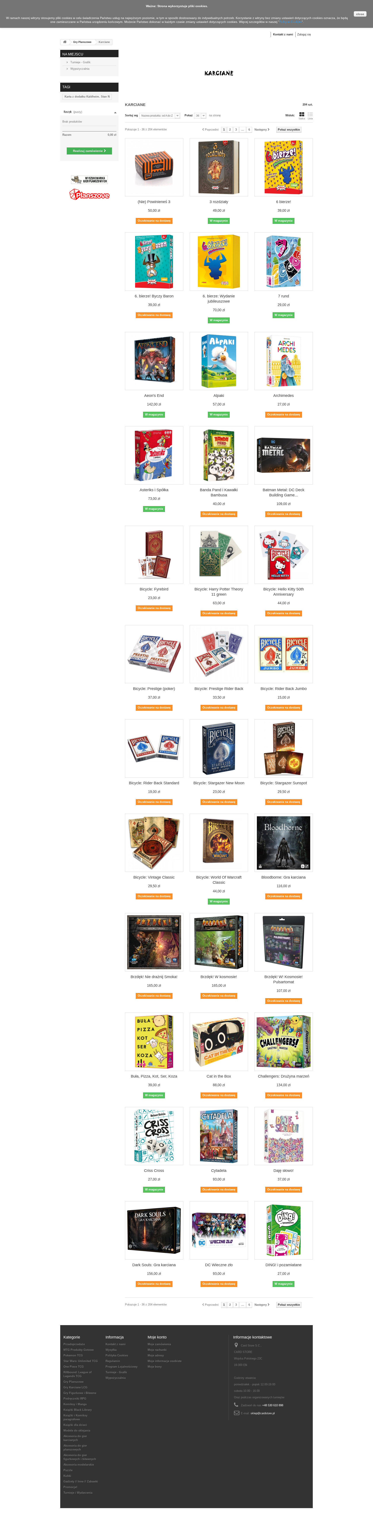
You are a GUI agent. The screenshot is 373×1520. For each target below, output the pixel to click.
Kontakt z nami (283, 34)
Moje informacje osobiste (165, 1361)
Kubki (67, 1475)
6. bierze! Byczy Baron (154, 296)
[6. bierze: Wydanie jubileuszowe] (219, 262)
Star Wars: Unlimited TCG (80, 1361)
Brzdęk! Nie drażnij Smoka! (154, 977)
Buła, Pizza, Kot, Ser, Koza (154, 1076)
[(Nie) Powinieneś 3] (154, 167)
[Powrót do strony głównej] (65, 42)
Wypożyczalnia (79, 68)
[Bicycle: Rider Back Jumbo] (284, 654)
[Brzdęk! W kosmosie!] (219, 942)
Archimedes (283, 395)
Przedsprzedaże (74, 1344)
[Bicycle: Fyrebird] (154, 555)
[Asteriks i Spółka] (154, 455)
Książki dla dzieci (75, 1425)
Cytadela (218, 1170)
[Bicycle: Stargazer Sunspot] (284, 748)
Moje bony (155, 1366)
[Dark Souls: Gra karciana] (154, 1230)
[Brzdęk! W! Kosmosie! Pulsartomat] (284, 942)
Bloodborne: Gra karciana (283, 877)
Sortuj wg (131, 115)
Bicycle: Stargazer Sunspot (283, 783)
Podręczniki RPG (74, 1398)
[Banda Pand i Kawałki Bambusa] (219, 455)
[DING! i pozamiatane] (284, 1230)
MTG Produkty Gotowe (78, 1349)
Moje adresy (156, 1355)
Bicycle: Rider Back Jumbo (284, 689)
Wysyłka (111, 1349)
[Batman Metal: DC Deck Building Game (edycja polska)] (284, 455)
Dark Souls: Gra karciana (154, 1265)
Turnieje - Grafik (80, 62)
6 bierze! (283, 202)
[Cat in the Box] (219, 1042)
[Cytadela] (219, 1136)
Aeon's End (154, 395)
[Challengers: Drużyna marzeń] (284, 1042)
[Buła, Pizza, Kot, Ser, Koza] (154, 1042)
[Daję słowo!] (284, 1136)
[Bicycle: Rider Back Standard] (154, 748)
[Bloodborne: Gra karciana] (284, 843)
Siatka (302, 118)
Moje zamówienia (159, 1344)
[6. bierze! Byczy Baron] (154, 262)
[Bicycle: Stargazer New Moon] (219, 748)
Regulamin (113, 1361)
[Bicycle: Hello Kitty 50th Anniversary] (284, 555)
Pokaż (189, 115)
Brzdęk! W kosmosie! (219, 977)
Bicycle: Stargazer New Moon (218, 783)
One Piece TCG (73, 1366)
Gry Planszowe (82, 42)
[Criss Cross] (154, 1136)
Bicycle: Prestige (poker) (154, 689)
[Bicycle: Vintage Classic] (154, 843)
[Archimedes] (284, 361)
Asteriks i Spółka (154, 490)
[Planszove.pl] (89, 192)
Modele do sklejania (76, 1430)
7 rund (283, 296)
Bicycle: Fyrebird (154, 589)
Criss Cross (154, 1170)
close (360, 14)
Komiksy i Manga (75, 1404)
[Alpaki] (219, 361)
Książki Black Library (77, 1409)
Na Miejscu (72, 54)
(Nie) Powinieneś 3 (154, 202)
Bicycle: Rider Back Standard (154, 783)
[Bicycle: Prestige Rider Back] (219, 654)
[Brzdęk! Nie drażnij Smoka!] (154, 942)
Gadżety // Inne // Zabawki (80, 1481)
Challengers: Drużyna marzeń (283, 1076)
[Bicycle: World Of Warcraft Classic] (219, 843)
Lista (310, 118)
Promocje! (70, 1487)
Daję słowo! (283, 1170)
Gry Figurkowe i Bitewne (79, 1393)
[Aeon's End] (154, 361)
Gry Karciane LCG (75, 1387)
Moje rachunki (157, 1349)
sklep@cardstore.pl (263, 1413)
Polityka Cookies (117, 1355)
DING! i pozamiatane (284, 1265)
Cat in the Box (219, 1076)
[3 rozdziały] (219, 167)
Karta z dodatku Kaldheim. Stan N (87, 96)
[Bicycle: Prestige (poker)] (154, 654)
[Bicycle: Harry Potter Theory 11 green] (219, 555)
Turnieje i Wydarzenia (77, 1492)
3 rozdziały (219, 202)
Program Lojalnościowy (122, 1366)
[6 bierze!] (284, 167)
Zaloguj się (304, 34)
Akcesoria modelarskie (78, 1464)
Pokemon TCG (73, 1355)
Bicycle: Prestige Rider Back (218, 689)
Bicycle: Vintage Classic (154, 877)
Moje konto (157, 1337)
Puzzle (68, 1470)
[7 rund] (284, 262)
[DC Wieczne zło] (219, 1230)
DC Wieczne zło (219, 1265)
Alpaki (218, 395)
